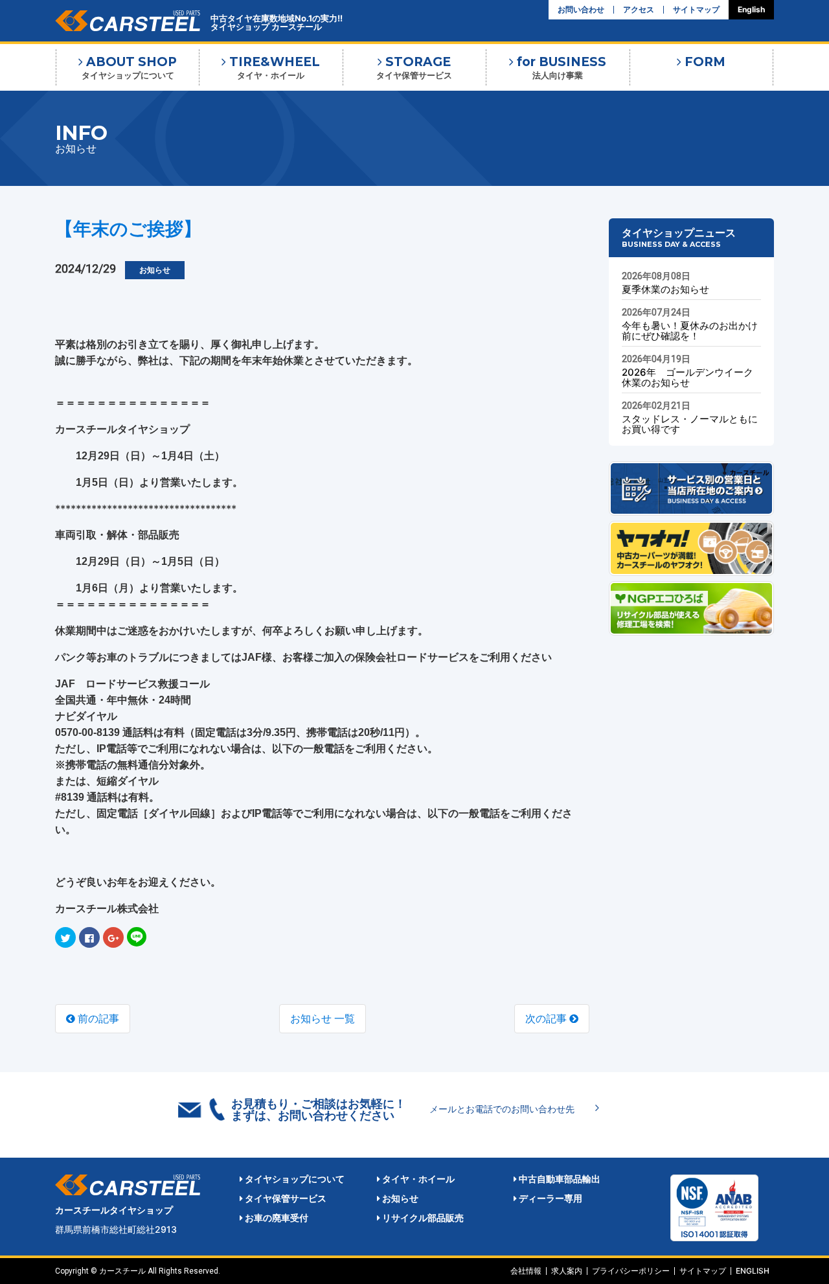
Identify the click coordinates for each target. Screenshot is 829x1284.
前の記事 (97, 1018)
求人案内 (566, 1271)
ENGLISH (752, 1271)
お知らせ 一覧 (322, 1018)
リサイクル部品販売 (422, 1217)
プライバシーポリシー (631, 1271)
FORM (703, 61)
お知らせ (399, 1198)
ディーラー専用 (549, 1198)
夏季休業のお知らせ (665, 289)
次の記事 (547, 1018)
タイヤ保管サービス (284, 1198)
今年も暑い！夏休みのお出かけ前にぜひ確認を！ (690, 330)
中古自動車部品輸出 (558, 1178)
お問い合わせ (581, 10)
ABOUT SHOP (129, 67)
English (751, 10)
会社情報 (525, 1271)
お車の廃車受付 (275, 1217)
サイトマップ (696, 10)
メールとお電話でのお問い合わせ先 (501, 1108)
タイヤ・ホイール (417, 1178)
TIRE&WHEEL (273, 67)
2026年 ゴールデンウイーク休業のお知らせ (687, 377)
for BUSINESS (560, 67)
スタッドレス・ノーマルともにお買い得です (690, 424)
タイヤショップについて (294, 1178)
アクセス (638, 10)
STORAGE (414, 67)
